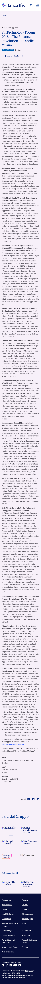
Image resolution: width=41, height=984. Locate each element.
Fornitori (25, 947)
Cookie (4, 909)
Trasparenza (6, 900)
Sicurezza (25, 909)
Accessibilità (6, 919)
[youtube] (15, 965)
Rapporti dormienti (8, 935)
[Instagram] (6, 965)
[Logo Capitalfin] (11, 884)
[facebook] (3, 965)
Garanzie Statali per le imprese (10, 924)
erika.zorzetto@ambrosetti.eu (13, 744)
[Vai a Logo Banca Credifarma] (29, 830)
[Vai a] (11, 843)
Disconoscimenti (28, 914)
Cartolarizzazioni (8, 952)
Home (5, 15)
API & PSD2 (26, 935)
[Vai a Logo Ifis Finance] (29, 843)
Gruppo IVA (29, 971)
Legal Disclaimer (8, 914)
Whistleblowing (27, 931)
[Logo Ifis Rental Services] (29, 884)
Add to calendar (13, 56)
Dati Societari (7, 905)
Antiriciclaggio (27, 919)
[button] (31, 5)
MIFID (24, 923)
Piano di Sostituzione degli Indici (9, 941)
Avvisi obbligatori (8, 931)
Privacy (25, 905)
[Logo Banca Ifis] (13, 5)
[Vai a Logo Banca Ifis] (11, 830)
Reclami (25, 900)
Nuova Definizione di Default (29, 941)
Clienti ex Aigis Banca (10, 947)
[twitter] (10, 965)
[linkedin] (19, 965)
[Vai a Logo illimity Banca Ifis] (11, 857)
